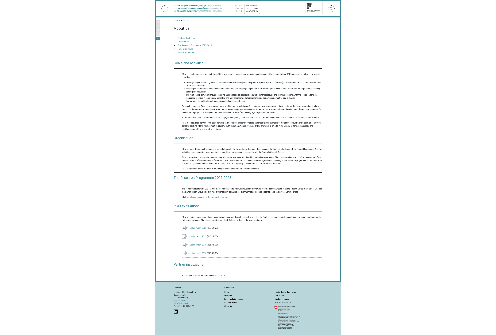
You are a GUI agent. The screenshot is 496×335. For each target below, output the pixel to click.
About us (228, 306)
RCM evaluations (185, 49)
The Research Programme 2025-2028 (195, 45)
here (223, 275)
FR (158, 26)
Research (228, 296)
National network (231, 303)
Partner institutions (186, 52)
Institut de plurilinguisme (285, 292)
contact (182, 301)
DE (158, 30)
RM (158, 34)
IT (158, 22)
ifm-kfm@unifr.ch (181, 303)
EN (158, 38)
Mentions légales (281, 299)
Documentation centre (233, 299)
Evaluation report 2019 (196, 236)
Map (175, 301)
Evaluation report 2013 (196, 253)
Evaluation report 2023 (196, 228)
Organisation (183, 41)
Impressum (279, 296)
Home (176, 20)
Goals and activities (186, 38)
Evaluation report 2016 (196, 245)
